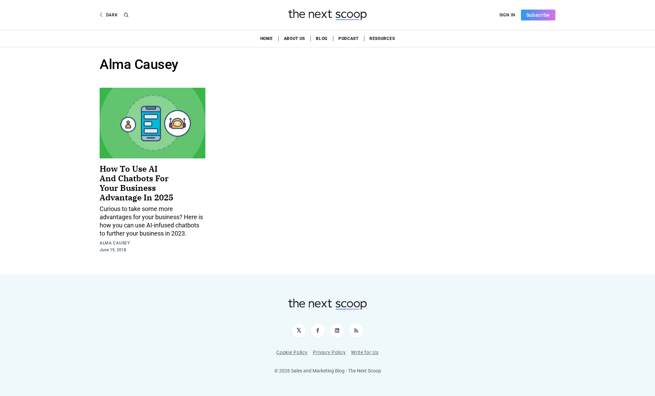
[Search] (126, 15)
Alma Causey (115, 243)
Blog (322, 38)
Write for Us (364, 352)
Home (266, 38)
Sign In (507, 15)
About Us (294, 38)
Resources (382, 38)
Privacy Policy (329, 352)
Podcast (348, 38)
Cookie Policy (291, 352)
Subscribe (538, 15)
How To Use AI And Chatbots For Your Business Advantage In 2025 (136, 183)
